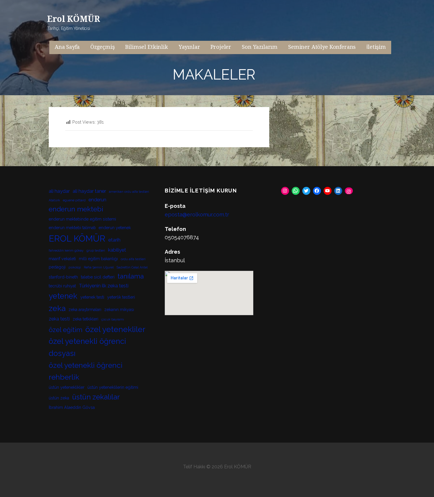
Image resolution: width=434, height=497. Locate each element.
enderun (97, 200)
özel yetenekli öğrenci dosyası (87, 347)
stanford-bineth (63, 277)
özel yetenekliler (115, 329)
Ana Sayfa (67, 47)
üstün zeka (59, 398)
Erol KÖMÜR (73, 19)
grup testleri (96, 250)
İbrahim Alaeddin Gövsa (72, 407)
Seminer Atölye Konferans (322, 47)
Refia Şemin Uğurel (99, 267)
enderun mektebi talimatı (72, 227)
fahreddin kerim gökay (66, 250)
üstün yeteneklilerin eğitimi (112, 387)
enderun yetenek (115, 227)
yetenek (63, 296)
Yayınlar (189, 47)
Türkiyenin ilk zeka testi (103, 286)
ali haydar (59, 191)
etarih (114, 240)
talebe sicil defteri (98, 277)
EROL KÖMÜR (77, 238)
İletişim (376, 47)
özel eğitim (65, 330)
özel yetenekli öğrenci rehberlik (86, 371)
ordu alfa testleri (133, 259)
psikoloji (74, 267)
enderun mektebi (76, 209)
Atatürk (54, 200)
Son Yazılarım (260, 47)
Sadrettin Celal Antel (132, 267)
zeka (57, 308)
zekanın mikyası (119, 309)
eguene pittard (74, 200)
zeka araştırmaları (84, 309)
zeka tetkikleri (85, 319)
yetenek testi (92, 297)
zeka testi (59, 319)
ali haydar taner (89, 191)
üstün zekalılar (96, 397)
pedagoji (57, 267)
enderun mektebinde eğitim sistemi (82, 219)
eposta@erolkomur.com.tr (197, 214)
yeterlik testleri (121, 297)
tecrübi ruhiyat (62, 286)
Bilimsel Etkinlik (146, 47)
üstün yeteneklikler (66, 387)
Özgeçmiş (102, 47)
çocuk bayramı (112, 319)
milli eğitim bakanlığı (98, 258)
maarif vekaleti (62, 258)
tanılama (131, 276)
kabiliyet (117, 250)
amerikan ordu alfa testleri (129, 191)
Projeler (221, 47)
